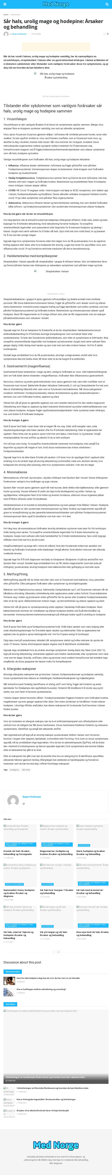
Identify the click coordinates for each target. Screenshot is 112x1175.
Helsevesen (15, 15)
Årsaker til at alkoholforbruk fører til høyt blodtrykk (43, 1110)
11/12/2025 (45, 939)
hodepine (14, 770)
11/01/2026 (45, 858)
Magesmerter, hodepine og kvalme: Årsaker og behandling (56, 852)
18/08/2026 (22, 1103)
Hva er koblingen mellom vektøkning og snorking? (41, 989)
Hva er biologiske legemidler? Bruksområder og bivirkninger (46, 1099)
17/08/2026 (9, 858)
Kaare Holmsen (19, 34)
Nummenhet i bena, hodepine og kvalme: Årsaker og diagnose (19, 893)
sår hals (26, 770)
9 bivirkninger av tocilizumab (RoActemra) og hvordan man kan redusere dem (45, 1077)
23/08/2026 (11, 1081)
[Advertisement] (56, 46)
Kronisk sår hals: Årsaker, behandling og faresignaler (18, 852)
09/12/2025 (82, 939)
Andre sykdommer (14, 884)
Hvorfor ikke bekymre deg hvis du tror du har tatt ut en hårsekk (48, 978)
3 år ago (21, 993)
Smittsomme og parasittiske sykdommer (19, 844)
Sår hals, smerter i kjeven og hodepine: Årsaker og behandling (18, 935)
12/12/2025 (9, 942)
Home (6, 15)
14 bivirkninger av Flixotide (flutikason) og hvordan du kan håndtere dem (52, 1088)
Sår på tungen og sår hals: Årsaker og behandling (53, 933)
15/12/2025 (36, 34)
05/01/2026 (82, 858)
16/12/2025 (45, 897)
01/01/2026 (9, 900)
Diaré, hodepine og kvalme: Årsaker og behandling (90, 852)
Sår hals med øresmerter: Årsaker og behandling (89, 891)
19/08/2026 (22, 1092)
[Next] (58, 952)
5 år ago (21, 982)
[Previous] (53, 952)
